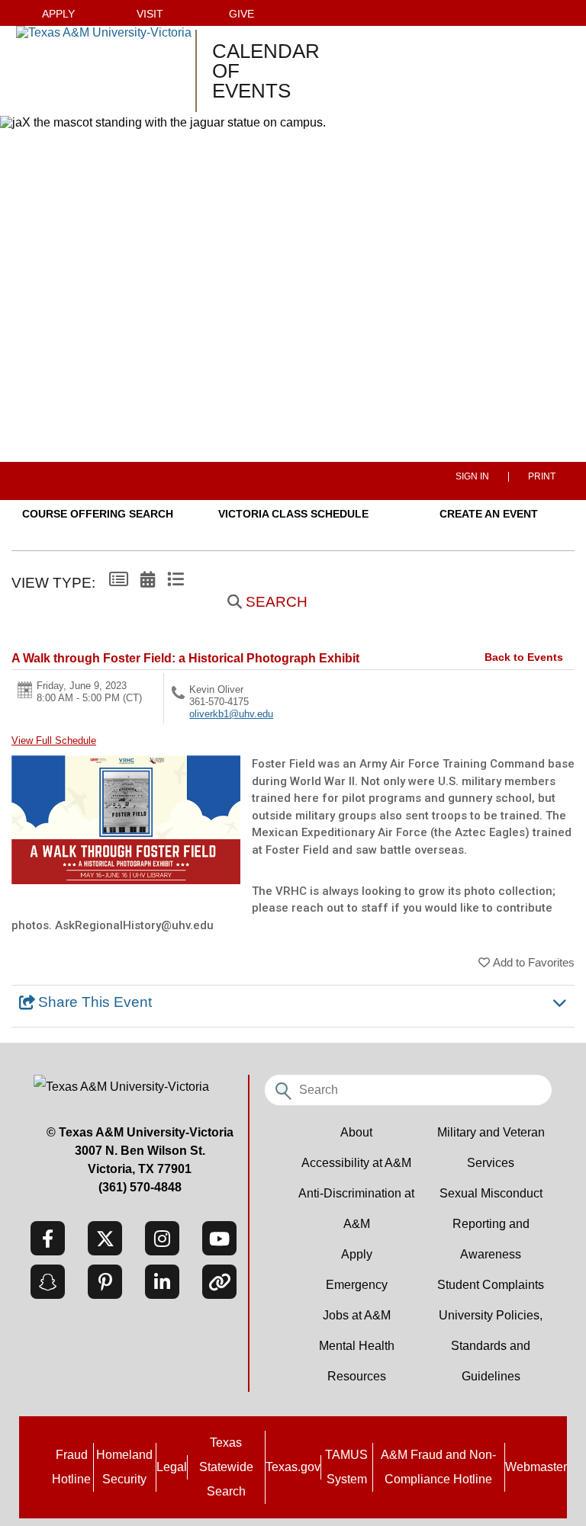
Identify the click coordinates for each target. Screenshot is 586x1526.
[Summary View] (118, 580)
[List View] (175, 580)
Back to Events (524, 657)
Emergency (357, 1284)
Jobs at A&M (357, 1315)
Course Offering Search (97, 514)
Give (241, 14)
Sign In (472, 477)
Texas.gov (293, 1466)
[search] (281, 1088)
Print (541, 477)
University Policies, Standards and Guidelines (491, 1346)
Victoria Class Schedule (293, 514)
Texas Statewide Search (226, 1467)
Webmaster (536, 1466)
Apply (58, 14)
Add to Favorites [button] (534, 962)
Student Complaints (490, 1284)
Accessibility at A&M (356, 1162)
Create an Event (489, 514)
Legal (171, 1466)
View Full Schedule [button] (53, 740)
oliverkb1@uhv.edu (231, 714)
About (356, 1132)
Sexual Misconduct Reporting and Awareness (491, 1224)
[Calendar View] (147, 580)
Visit (150, 14)
